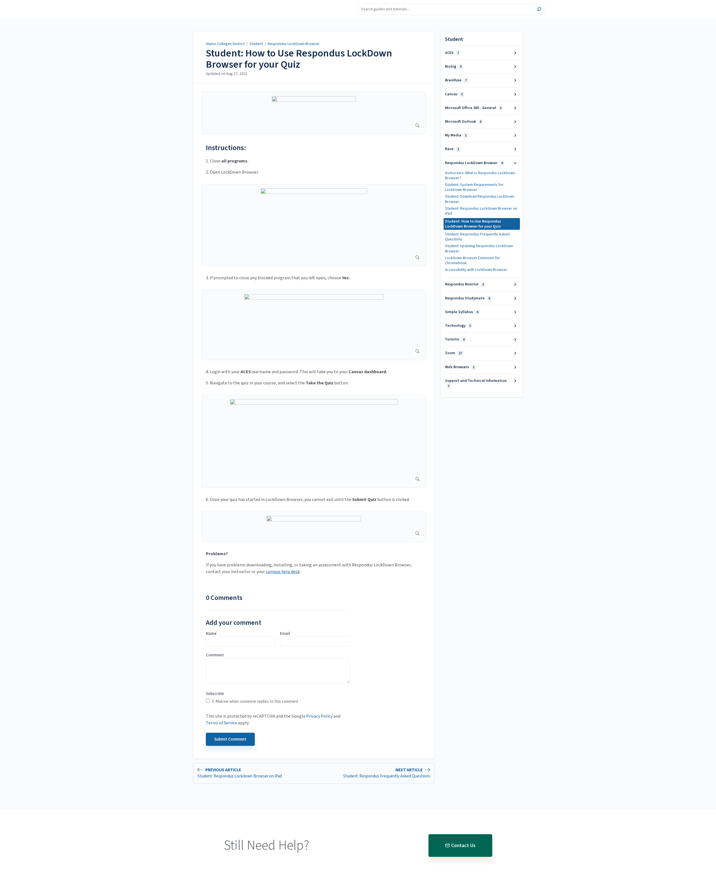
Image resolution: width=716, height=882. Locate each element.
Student (256, 44)
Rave (452, 149)
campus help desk (283, 572)
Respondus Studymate (467, 298)
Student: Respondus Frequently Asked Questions (477, 236)
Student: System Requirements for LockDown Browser (474, 187)
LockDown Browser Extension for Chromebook (472, 260)
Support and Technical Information (476, 383)
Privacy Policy (319, 716)
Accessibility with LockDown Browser (476, 270)
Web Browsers (459, 367)
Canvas (454, 94)
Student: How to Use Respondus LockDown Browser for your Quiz (299, 59)
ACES (452, 53)
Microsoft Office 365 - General (473, 108)
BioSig (453, 66)
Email (285, 634)
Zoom (453, 353)
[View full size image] (313, 113)
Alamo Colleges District (225, 44)
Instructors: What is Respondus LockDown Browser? (480, 175)
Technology (458, 325)
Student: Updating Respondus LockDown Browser (479, 248)
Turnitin (455, 339)
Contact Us (463, 845)
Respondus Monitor (464, 284)
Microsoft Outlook (463, 121)
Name (211, 634)
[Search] (539, 10)
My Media (456, 135)
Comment (215, 655)
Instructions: (226, 148)
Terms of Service (221, 723)
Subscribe (215, 694)
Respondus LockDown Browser (294, 44)
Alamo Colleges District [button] (194, 3)
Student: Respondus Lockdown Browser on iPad (481, 211)
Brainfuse (456, 80)
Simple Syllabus (461, 312)
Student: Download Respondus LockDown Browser (479, 199)
